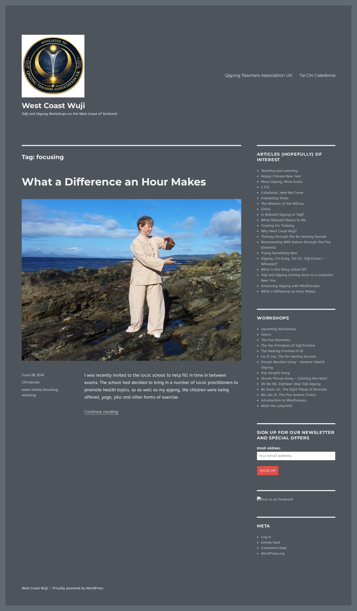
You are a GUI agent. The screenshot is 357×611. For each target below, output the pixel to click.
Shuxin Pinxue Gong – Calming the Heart (294, 378)
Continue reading (101, 411)
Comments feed (273, 548)
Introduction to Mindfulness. (284, 400)
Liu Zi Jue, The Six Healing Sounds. (289, 356)
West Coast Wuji (53, 105)
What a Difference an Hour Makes (114, 181)
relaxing (29, 395)
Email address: (269, 448)
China (265, 209)
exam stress (32, 389)
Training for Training (277, 226)
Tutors (266, 334)
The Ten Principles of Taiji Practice (288, 345)
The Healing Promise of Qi (282, 351)
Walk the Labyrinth (276, 406)
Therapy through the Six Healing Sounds (293, 236)
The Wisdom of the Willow (282, 204)
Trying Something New (279, 253)
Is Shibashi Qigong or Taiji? (282, 215)
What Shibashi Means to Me (283, 220)
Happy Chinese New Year (281, 176)
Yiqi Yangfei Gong (275, 373)
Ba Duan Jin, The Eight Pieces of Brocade (294, 389)
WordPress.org (273, 553)
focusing (50, 389)
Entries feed (270, 542)
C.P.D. (265, 187)
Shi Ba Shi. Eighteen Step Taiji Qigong (291, 384)
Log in (266, 537)
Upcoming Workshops (278, 329)
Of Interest (30, 382)
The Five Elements (275, 340)
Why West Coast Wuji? (279, 231)
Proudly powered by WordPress (78, 588)
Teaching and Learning (279, 171)
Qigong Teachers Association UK (258, 75)
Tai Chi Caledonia (317, 75)
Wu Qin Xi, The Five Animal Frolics (288, 395)
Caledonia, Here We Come (282, 193)
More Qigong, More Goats (282, 182)
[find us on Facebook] (296, 499)
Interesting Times (275, 198)
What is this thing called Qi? (284, 269)
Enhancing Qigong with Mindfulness (290, 286)
